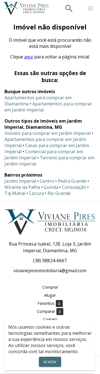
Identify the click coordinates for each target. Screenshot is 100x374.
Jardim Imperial (20, 181)
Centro (47, 181)
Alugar (50, 295)
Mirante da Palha (22, 187)
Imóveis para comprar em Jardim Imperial (47, 133)
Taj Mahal (14, 193)
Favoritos (49, 303)
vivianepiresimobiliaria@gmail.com (50, 271)
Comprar (50, 287)
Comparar (49, 311)
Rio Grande (59, 193)
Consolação (74, 187)
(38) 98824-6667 (50, 260)
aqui (28, 57)
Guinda (51, 187)
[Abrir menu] (90, 8)
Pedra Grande (72, 181)
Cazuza (36, 193)
